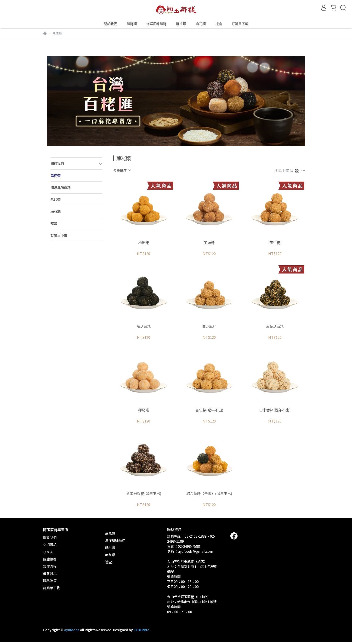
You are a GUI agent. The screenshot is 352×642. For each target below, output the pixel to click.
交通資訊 (50, 544)
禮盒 (218, 23)
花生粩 (274, 242)
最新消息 (50, 573)
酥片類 (181, 23)
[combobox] (122, 170)
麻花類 (201, 23)
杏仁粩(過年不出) (209, 410)
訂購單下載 (240, 23)
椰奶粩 (143, 410)
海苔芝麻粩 (275, 326)
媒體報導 (50, 559)
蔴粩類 (132, 23)
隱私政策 (50, 580)
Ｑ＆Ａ (48, 551)
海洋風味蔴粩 (156, 23)
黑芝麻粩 (143, 326)
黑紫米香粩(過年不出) (143, 493)
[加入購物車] (150, 209)
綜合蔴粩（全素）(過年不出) (209, 493)
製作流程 (50, 566)
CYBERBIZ (141, 629)
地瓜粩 (143, 242)
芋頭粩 (209, 242)
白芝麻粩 (209, 326)
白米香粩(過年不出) (274, 410)
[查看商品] (136, 209)
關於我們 (110, 23)
